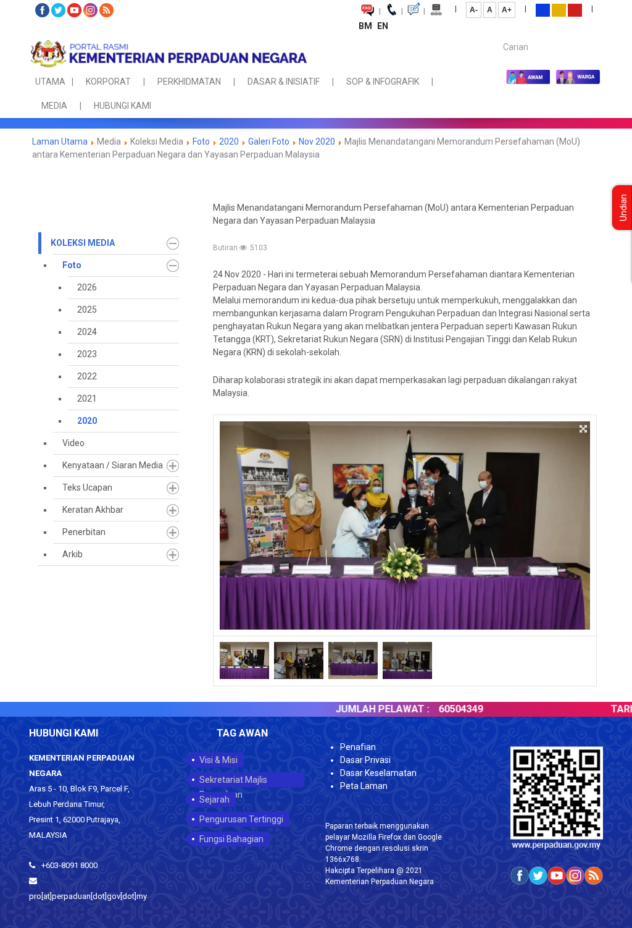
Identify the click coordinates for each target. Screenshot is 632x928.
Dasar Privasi (365, 760)
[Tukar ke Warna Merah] (575, 9)
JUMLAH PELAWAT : (360, 709)
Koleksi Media (83, 243)
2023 (87, 354)
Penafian (358, 747)
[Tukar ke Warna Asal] (543, 9)
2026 (87, 287)
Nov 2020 (317, 141)
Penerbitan (84, 532)
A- (474, 10)
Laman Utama (60, 141)
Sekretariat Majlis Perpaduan (233, 781)
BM (366, 26)
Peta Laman (364, 786)
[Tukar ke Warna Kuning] (559, 9)
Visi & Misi (218, 760)
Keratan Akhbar (92, 510)
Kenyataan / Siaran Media (112, 465)
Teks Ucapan (87, 487)
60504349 (439, 709)
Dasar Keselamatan (378, 773)
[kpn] (168, 54)
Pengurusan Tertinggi (241, 819)
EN (382, 26)
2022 (87, 376)
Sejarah (214, 799)
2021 (87, 398)
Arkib (72, 554)
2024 (87, 332)
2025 (87, 309)
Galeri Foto (268, 141)
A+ (507, 10)
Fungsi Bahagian (231, 839)
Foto (202, 141)
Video (73, 443)
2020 (229, 141)
